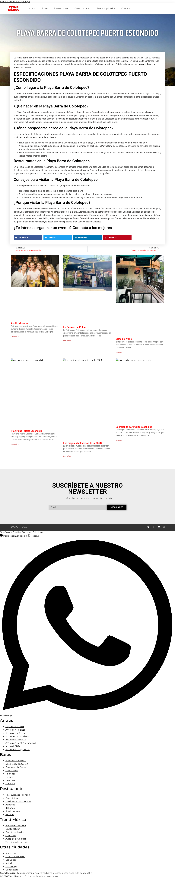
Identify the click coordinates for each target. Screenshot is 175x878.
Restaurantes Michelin (17, 795)
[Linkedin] (159, 527)
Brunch (9, 814)
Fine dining (11, 798)
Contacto (126, 8)
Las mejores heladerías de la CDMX (82, 443)
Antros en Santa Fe (15, 739)
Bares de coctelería (15, 760)
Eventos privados (106, 8)
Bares (45, 8)
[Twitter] (148, 527)
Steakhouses (12, 811)
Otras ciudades (83, 8)
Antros (32, 8)
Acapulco (10, 853)
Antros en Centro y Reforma (20, 743)
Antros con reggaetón (17, 749)
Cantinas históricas (15, 767)
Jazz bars (10, 780)
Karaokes (10, 783)
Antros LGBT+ (12, 746)
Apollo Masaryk (19, 323)
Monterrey (11, 866)
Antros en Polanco (15, 730)
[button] (28, 237)
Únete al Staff (12, 829)
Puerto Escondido (15, 856)
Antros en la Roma (15, 733)
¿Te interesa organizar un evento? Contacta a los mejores (63, 227)
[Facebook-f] (154, 527)
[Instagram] (164, 527)
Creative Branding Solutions (27, 532)
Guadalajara (11, 869)
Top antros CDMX (14, 726)
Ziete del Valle (124, 338)
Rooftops (10, 773)
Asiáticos (10, 804)
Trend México (13, 8)
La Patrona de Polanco (75, 327)
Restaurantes (61, 8)
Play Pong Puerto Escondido (26, 430)
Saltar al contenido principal (15, 1)
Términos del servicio (16, 842)
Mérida (9, 863)
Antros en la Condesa (17, 736)
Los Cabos (10, 860)
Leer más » (15, 336)
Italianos (10, 808)
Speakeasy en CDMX (16, 764)
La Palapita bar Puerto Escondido (134, 426)
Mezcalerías (11, 770)
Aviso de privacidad (16, 838)
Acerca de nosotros (15, 825)
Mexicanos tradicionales (18, 801)
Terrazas (9, 777)
